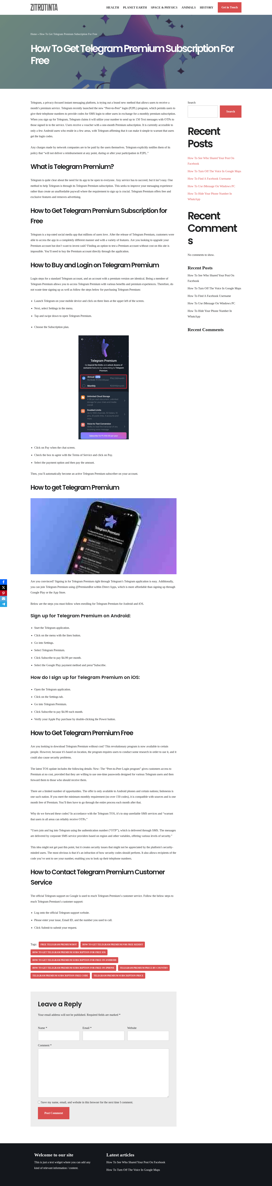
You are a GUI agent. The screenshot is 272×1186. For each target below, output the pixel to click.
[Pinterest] (3, 593)
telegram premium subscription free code (60, 975)
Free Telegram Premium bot (59, 944)
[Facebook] (3, 582)
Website (132, 1027)
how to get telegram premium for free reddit (112, 944)
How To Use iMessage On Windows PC (211, 186)
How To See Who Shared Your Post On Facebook (135, 1162)
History (206, 7)
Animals (189, 7)
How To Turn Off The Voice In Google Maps (214, 171)
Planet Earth (135, 7)
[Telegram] (3, 604)
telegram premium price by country (144, 968)
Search (192, 102)
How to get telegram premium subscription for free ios (69, 952)
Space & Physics (164, 7)
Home (34, 34)
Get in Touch (229, 7)
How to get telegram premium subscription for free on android (74, 960)
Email (87, 1027)
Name (42, 1027)
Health (112, 7)
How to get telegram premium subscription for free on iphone (73, 968)
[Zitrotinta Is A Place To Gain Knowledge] (45, 7)
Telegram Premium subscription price (118, 975)
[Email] (3, 598)
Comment (45, 1045)
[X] (3, 587)
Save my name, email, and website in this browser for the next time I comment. (87, 1102)
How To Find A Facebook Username (209, 178)
